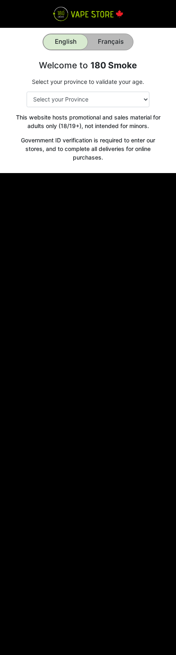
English (66, 41)
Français (111, 41)
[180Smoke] (88, 13)
